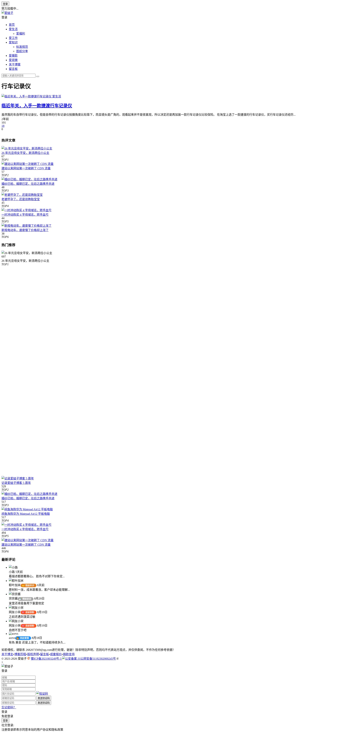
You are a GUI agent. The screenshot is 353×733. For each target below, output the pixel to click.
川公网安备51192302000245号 (96, 658)
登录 (5, 4)
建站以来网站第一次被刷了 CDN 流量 (26, 168)
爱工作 (13, 38)
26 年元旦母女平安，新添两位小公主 (25, 152)
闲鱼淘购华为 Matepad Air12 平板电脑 (25, 513)
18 (2, 125)
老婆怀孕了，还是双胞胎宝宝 (20, 199)
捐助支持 (69, 654)
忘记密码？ (8, 707)
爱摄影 (13, 55)
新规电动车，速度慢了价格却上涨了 (25, 230)
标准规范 (22, 46)
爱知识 (13, 42)
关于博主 (7, 654)
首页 (12, 24)
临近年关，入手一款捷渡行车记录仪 (36, 105)
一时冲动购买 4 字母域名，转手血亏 (25, 214)
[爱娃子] (7, 13)
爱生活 (13, 29)
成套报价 (56, 654)
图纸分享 (22, 51)
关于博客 (15, 64)
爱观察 (13, 60)
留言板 (13, 68)
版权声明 (33, 654)
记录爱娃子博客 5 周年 (16, 482)
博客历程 (20, 654)
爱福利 (20, 33)
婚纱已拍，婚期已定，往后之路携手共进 (27, 183)
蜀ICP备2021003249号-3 (46, 658)
